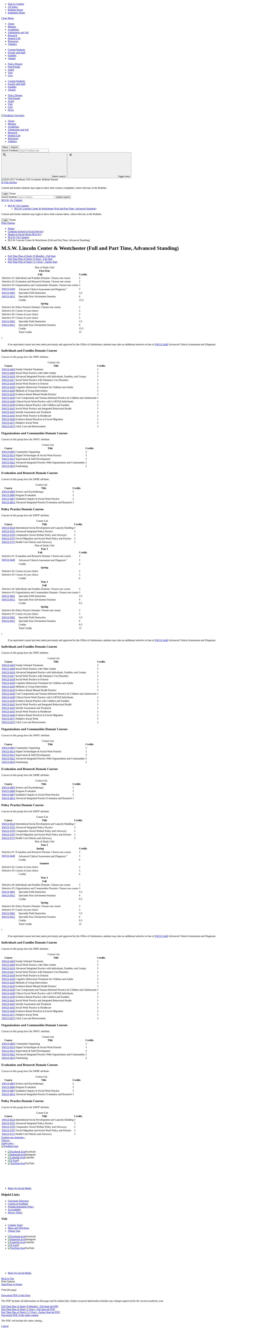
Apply (11, 69)
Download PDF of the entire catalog (19, 1315)
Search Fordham (9, 150)
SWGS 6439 (8, 405)
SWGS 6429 (8, 390)
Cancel (4, 1326)
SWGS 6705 (8, 535)
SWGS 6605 (8, 451)
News (11, 110)
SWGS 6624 (8, 527)
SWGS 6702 (8, 531)
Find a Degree (15, 64)
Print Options (8, 223)
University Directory (18, 1201)
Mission (12, 26)
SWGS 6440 (8, 289)
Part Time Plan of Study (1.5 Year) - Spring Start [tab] (32, 262)
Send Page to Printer (11, 1284)
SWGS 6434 (8, 394)
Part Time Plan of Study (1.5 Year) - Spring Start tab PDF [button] (30, 1312)
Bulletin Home (15, 9)
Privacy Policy (15, 1212)
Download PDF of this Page (15, 1295)
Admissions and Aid (18, 32)
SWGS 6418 (8, 383)
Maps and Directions (18, 1228)
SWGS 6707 (8, 538)
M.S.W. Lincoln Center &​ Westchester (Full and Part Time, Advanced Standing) (55, 208)
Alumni (12, 58)
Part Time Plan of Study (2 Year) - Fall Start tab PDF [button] (28, 1309)
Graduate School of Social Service (25, 231)
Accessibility (14, 1209)
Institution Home (16, 12)
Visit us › (5, 1140)
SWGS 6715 (8, 542)
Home (11, 228)
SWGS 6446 (8, 419)
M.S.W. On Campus (11, 200)
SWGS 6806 (8, 495)
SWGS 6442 (8, 408)
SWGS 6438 (8, 401)
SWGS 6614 (8, 455)
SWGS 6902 (8, 292)
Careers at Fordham (18, 1203)
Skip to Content (16, 4)
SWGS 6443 (8, 412)
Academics (13, 29)
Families (12, 55)
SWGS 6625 (8, 466)
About (11, 23)
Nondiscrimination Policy (21, 1206)
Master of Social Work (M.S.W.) (24, 234)
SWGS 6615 (8, 459)
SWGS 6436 (8, 397)
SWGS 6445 (8, 415)
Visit (10, 72)
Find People (14, 66)
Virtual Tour (14, 1231)
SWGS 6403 (8, 369)
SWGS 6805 (8, 491)
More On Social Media (19, 1188)
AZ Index (13, 7)
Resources (13, 41)
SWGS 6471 (8, 422)
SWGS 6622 (8, 462)
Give (10, 75)
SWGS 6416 (8, 376)
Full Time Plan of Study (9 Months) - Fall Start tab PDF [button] (29, 1306)
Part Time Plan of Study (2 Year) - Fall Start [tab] (30, 259)
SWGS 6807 (8, 498)
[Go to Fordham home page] (9, 1146)
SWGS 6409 (8, 373)
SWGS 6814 (8, 502)
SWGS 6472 (8, 426)
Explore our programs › (13, 1137)
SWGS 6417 (8, 380)
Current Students (16, 49)
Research (12, 35)
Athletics (12, 44)
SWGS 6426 (8, 387)
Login (5, 193)
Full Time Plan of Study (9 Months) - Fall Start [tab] (32, 256)
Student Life (14, 38)
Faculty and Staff (16, 52)
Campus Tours (15, 1225)
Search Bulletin (9, 197)
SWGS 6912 (8, 296)
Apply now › (7, 1143)
